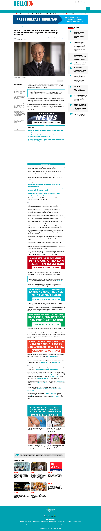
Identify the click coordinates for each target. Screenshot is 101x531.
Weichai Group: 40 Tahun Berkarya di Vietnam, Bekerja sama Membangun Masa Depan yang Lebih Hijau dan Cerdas (80, 34)
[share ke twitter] (52, 38)
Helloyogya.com (61, 521)
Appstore (32, 395)
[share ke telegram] (57, 38)
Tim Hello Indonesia (22, 38)
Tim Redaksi (40, 525)
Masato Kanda (48, 455)
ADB (21, 455)
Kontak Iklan (74, 525)
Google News (55, 396)
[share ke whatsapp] (54, 38)
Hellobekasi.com (45, 521)
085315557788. (59, 280)
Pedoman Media (56, 525)
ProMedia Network (43, 383)
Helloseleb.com (36, 521)
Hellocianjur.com (77, 521)
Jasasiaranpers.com (43, 378)
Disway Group (60, 381)
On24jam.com (44, 362)
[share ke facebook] (49, 38)
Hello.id (22, 521)
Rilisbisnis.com (54, 377)
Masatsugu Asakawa (57, 455)
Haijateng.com (39, 369)
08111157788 (30, 390)
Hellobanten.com (53, 521)
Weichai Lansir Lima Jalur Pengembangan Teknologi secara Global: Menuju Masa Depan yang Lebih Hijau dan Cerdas (80, 56)
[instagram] (82, 2)
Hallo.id (47, 393)
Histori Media (30, 525)
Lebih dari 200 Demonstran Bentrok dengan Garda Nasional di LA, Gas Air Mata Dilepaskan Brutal (45, 140)
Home (14, 11)
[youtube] (85, 2)
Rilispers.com (53, 374)
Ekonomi (30, 11)
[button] (58, 81)
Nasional (19, 11)
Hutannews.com (52, 356)
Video (76, 11)
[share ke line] (60, 38)
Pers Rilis (71, 11)
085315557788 (41, 389)
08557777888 (49, 389)
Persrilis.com (42, 374)
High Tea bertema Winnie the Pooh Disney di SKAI (80, 63)
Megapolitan (55, 11)
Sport (49, 11)
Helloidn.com (69, 521)
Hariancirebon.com (52, 369)
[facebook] (76, 2)
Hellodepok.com (28, 521)
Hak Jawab (65, 525)
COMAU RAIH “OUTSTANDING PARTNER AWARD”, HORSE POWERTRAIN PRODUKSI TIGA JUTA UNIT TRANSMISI (80, 89)
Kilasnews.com (55, 362)
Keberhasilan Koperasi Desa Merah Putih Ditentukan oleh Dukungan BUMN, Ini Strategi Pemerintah (44, 194)
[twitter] (79, 2)
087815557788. (46, 95)
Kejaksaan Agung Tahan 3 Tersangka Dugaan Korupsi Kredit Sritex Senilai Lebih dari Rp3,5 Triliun (45, 189)
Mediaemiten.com (32, 358)
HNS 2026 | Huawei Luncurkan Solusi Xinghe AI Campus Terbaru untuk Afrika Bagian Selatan (80, 69)
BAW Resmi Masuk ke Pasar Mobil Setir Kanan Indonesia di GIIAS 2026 (79, 114)
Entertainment (37, 11)
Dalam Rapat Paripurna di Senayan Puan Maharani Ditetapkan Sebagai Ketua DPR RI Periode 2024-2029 (80, 98)
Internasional (64, 11)
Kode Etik (47, 525)
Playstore (53, 393)
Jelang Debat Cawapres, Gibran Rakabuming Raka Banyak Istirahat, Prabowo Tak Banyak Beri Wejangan (80, 107)
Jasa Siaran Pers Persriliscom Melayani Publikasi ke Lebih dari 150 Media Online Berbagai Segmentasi (39, 13)
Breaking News (39, 455)
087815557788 (57, 389)
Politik (25, 11)
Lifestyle (44, 11)
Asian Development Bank (29, 455)
